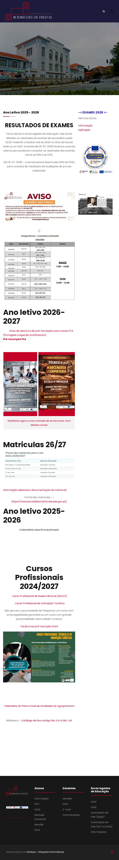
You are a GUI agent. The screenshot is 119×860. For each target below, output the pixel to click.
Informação (85, 125)
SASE (37, 809)
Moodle (38, 824)
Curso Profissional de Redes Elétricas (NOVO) (39, 596)
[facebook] (112, 852)
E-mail (67, 809)
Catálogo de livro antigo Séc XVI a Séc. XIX (46, 720)
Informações (98, 832)
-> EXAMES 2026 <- (92, 112)
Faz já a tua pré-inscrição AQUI (39, 626)
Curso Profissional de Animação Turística (39, 603)
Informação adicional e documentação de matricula (35, 490)
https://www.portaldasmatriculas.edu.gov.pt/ (39, 501)
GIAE (37, 830)
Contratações (71, 815)
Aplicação (84, 130)
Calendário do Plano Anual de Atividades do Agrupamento (39, 706)
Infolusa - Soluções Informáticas (45, 852)
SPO (36, 804)
